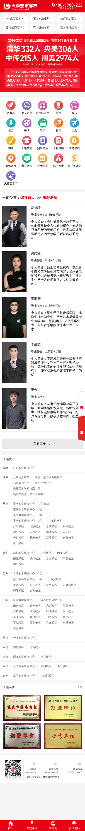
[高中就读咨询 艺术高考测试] (81, 416)
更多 (79, 687)
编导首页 (27, 198)
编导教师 (50, 198)
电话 (63, 6)
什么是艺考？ (15, 18)
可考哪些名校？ (42, 27)
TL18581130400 (74, 772)
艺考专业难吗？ (42, 18)
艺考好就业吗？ (69, 27)
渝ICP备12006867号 (50, 777)
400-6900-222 (51, 772)
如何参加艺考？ (69, 18)
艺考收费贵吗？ (15, 27)
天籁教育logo (23, 6)
